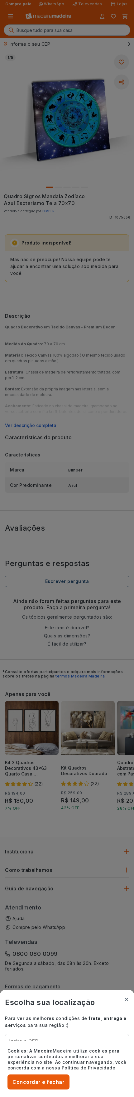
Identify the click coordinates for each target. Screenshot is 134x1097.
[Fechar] (126, 999)
